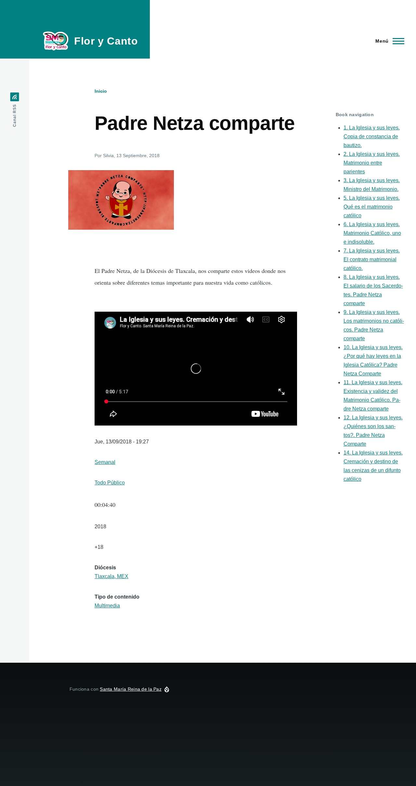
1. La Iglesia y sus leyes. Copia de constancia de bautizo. (372, 136)
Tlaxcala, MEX (111, 576)
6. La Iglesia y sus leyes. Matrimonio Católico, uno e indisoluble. (372, 233)
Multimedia (107, 605)
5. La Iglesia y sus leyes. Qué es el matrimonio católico (372, 206)
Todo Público (110, 482)
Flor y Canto (106, 41)
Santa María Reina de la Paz (131, 689)
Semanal (105, 462)
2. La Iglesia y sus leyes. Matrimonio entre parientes (372, 162)
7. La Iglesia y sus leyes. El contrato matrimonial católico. (372, 259)
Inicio (101, 91)
